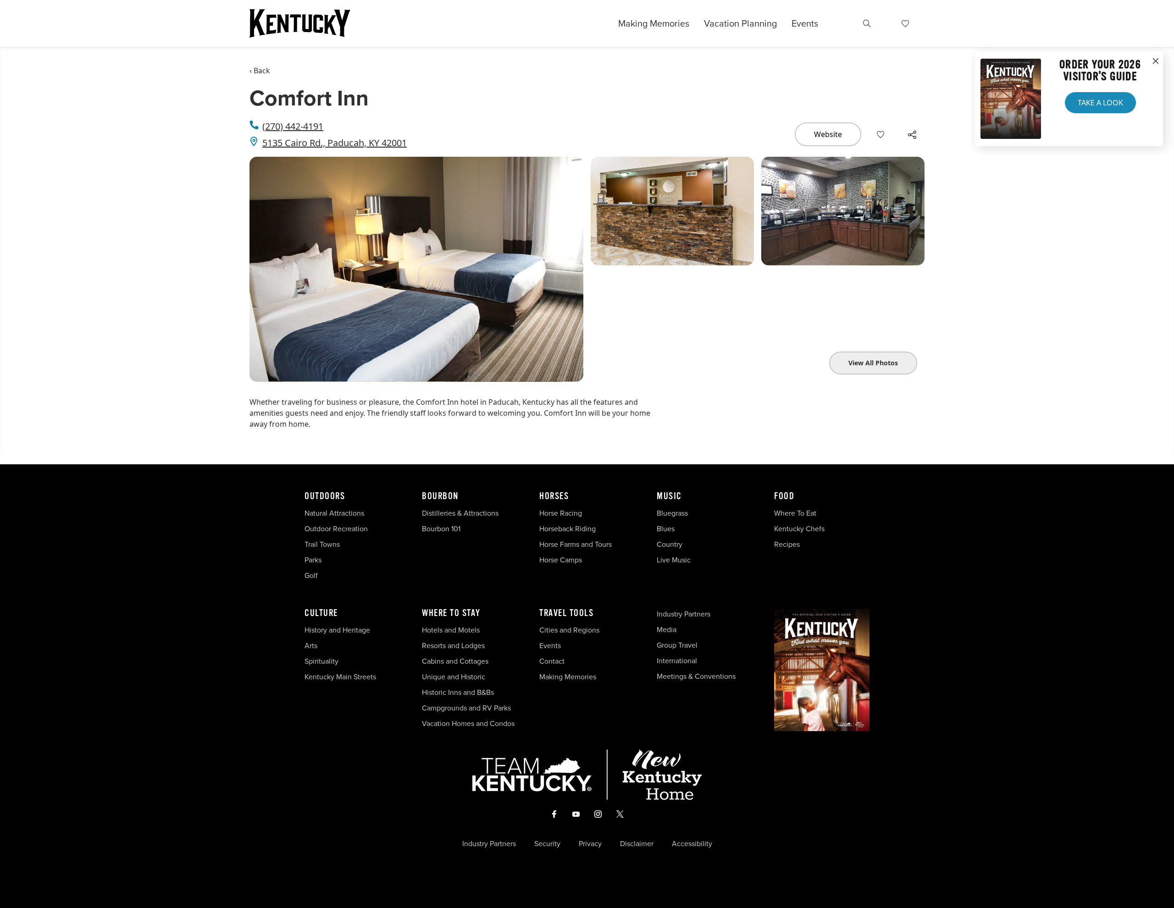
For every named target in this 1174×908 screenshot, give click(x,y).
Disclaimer (636, 843)
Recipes (788, 544)
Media (666, 629)
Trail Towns (322, 544)
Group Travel (677, 645)
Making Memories (653, 23)
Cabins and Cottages (455, 661)
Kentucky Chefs (799, 528)
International (677, 660)
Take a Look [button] (1100, 103)
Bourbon (440, 496)
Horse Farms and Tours (575, 544)
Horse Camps (560, 560)
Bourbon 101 (441, 528)
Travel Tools (566, 613)
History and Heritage (338, 630)
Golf (311, 575)
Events (805, 23)
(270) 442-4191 (292, 126)
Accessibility (692, 843)
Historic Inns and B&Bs (458, 692)
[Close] (1155, 61)
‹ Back (259, 71)
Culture (321, 613)
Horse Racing (560, 513)
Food (784, 496)
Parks (313, 560)
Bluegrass (672, 513)
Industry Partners (683, 614)
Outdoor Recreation (336, 528)
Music (669, 496)
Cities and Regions (569, 630)
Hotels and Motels (451, 630)
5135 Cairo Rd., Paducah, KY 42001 (334, 143)
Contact (552, 661)
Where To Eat (795, 513)
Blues (666, 528)
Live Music (674, 560)
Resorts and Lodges (453, 645)
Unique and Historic (453, 676)
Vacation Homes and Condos (468, 723)
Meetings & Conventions (696, 676)
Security (547, 843)
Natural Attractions (334, 513)
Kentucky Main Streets (340, 676)
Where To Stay (451, 613)
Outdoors (325, 496)
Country (669, 544)
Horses (554, 496)
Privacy (590, 843)
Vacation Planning (740, 23)
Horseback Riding (567, 528)
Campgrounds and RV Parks (466, 708)
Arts (311, 645)
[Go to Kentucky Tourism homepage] (299, 23)
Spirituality (322, 661)
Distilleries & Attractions (460, 513)
